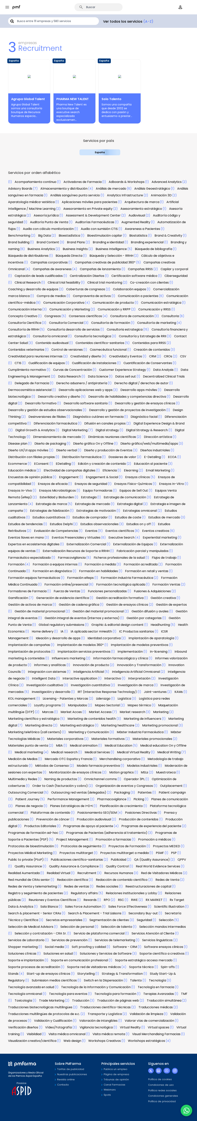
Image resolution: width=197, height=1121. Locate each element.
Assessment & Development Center (93, 215)
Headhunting (160, 625)
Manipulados (77, 705)
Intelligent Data (43, 678)
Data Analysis (163, 370)
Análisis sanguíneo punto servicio (75, 195)
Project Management (72, 839)
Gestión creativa (163, 598)
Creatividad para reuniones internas (35, 356)
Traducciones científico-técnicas (105, 1007)
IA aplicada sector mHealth (91, 631)
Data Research (69, 376)
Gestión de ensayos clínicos (127, 604)
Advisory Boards (20, 188)
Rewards (90, 900)
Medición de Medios (23, 759)
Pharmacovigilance (111, 799)
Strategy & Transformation (122, 973)
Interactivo (112, 678)
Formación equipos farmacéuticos (34, 578)
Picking (139, 799)
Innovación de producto (91, 665)
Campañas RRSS (140, 269)
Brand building (18, 242)
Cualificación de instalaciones (94, 363)
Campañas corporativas (49, 262)
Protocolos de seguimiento (81, 846)
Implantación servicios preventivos (84, 651)
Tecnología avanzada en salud (31, 987)
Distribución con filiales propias (31, 457)
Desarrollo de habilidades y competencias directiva (127, 396)
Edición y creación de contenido (102, 463)
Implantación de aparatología (151, 638)
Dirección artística (158, 437)
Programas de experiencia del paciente (151, 826)
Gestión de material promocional (40, 611)
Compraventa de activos (92, 296)
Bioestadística (69, 235)
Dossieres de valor (122, 457)
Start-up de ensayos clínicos (48, 973)
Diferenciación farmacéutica (55, 423)
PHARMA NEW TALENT (72, 99)
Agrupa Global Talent (28, 99)
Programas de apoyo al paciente (88, 826)
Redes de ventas (76, 886)
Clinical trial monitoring (104, 282)
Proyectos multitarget (76, 853)
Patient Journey (27, 799)
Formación (16, 564)
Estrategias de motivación (96, 510)
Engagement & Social (102, 477)
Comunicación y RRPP (114, 309)
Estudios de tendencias (25, 524)
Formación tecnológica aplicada (120, 584)
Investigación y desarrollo (51, 692)
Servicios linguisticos (157, 940)
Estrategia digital (130, 504)
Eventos (91, 531)
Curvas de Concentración (72, 370)
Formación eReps (80, 578)
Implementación (130, 651)
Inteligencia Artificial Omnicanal (136, 671)
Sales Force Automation (83, 906)
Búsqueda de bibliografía (153, 249)
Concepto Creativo (22, 316)
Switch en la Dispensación (103, 980)
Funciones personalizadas (107, 591)
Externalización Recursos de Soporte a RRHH (76, 551)
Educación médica (22, 470)
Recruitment (86, 873)
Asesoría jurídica (46, 215)
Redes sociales (107, 886)
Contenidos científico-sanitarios (100, 343)
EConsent (41, 463)
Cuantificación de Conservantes (148, 363)
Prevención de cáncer (53, 819)
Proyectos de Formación (127, 846)
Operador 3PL (134, 779)
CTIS (18, 363)
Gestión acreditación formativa (120, 598)
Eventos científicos (119, 531)
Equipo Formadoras (97, 490)
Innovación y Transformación (139, 665)
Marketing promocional (160, 725)
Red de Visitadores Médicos (161, 873)
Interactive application (80, 678)
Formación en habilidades (98, 571)
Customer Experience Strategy (122, 370)
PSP (174, 853)
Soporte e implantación (26, 960)
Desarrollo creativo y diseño (59, 396)
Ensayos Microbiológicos (57, 490)
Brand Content (48, 242)
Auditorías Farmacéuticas (94, 222)
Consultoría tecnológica (92, 336)
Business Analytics (41, 249)
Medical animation (84, 745)
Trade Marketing (51, 1000)
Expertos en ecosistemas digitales (33, 544)
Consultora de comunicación (132, 316)
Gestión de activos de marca (30, 604)
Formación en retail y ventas (146, 571)
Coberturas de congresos (85, 289)
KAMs (178, 692)
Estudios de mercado (164, 517)
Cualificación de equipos (46, 363)
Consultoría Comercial (66, 323)
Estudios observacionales (99, 524)
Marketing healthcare (117, 725)
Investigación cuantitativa (90, 685)
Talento (136, 980)
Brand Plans (76, 242)
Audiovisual (137, 215)
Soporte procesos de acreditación (34, 967)
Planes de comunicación (169, 799)
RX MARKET (154, 900)
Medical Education (118, 745)
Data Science (98, 376)
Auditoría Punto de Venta (49, 222)
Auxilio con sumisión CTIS (99, 229)
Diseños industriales (155, 450)
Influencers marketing (68, 658)
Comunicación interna (25, 309)
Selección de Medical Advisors (30, 926)
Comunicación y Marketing (69, 309)
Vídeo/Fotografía (58, 1027)
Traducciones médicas (156, 1007)
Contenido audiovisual (52, 343)
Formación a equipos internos (55, 564)
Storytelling (86, 973)
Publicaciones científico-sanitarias (77, 859)
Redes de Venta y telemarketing (32, 886)
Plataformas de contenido (50, 812)
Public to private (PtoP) (26, 859)
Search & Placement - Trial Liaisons (94, 913)
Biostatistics (138, 235)
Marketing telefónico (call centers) (34, 732)
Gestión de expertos (171, 604)
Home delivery (42, 631)
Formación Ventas (166, 584)
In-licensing (158, 651)
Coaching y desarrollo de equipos (33, 289)
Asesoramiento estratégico (141, 208)
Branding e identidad (108, 242)
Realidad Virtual (58, 873)
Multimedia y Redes (22, 779)
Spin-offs (168, 967)
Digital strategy (107, 430)
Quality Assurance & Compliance (74, 866)
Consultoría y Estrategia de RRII (142, 336)
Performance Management (68, 799)
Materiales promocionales (152, 739)
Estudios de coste (128, 517)
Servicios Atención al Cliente (153, 933)
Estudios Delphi (61, 524)
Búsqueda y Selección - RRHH (111, 255)
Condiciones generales (163, 1096)
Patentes (145, 792)
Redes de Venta (167, 880)
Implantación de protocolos (29, 651)
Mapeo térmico (139, 705)
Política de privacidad (162, 1101)
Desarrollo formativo (41, 403)
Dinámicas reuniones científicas (112, 437)
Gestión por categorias (144, 618)
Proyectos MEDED (166, 846)
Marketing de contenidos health (92, 718)
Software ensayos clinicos (163, 947)
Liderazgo (103, 698)
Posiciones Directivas (141, 812)
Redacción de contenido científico (122, 880)
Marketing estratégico (77, 725)
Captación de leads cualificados (39, 276)
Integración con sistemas (47, 671)
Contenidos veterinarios (26, 349)
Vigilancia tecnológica (96, 1027)
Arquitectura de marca (141, 202)
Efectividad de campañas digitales (69, 470)
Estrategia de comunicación (125, 497)
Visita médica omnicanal (66, 1034)
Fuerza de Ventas (67, 591)
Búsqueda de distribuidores (28, 255)
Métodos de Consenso (52, 765)
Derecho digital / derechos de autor (141, 383)
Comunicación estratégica (161, 302)
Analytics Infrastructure (125, 195)
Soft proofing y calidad (89, 947)
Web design (72, 1041)
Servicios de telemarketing (115, 940)
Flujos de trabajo (164, 557)
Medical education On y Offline (163, 745)
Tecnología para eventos (68, 994)
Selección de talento (116, 926)
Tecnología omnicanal (25, 994)
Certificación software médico (134, 276)
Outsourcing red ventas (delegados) (78, 792)
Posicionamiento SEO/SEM (97, 812)
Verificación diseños (23, 1027)
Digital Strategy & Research (147, 430)
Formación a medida (100, 564)
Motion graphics (121, 772)
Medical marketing (29, 752)
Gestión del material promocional (98, 611)
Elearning (131, 470)
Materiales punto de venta (28, 745)
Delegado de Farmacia (32, 383)
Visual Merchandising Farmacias (156, 1034)
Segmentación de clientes (109, 920)
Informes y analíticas (50, 665)
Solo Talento (111, 99)
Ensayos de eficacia (53, 484)
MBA (59, 745)
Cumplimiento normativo (27, 370)
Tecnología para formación (115, 994)
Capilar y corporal (174, 269)
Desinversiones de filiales (47, 417)
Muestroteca (166, 772)
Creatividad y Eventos (125, 356)
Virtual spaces (158, 1027)
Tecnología (157, 980)
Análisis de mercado (111, 188)
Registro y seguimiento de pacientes (35, 893)
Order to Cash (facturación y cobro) (60, 786)
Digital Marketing (75, 430)
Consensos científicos (85, 316)
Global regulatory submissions (61, 625)
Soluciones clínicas (22, 953)
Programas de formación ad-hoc (33, 833)
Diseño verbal (66, 450)
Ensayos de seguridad (91, 484)
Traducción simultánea (164, 1000)
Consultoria (170, 316)
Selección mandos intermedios (162, 926)
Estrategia (89, 497)
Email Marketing (158, 470)
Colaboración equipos (129, 289)
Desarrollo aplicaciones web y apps (86, 390)
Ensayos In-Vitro (171, 484)
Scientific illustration (169, 906)
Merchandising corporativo (119, 759)
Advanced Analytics (167, 182)
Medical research (64, 752)
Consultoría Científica (24, 323)
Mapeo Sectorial (107, 705)
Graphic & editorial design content (117, 625)
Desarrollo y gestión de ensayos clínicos (145, 403)
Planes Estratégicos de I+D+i (71, 806)
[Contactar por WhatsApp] (186, 1110)
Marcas (47, 712)
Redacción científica (72, 880)
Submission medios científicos (54, 980)
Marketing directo (38, 725)
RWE (134, 900)
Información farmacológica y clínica (120, 658)
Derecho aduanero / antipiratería (81, 383)
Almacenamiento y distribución (64, 188)
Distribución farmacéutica (81, 457)
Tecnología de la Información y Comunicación (96, 987)
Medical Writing (169, 752)
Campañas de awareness (52, 269)
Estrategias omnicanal (140, 510)
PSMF (160, 853)
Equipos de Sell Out (133, 490)
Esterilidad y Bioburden (57, 497)
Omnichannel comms (100, 779)
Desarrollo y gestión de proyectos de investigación (127, 410)
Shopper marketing (23, 947)
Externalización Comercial (86, 544)
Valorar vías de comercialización (149, 1020)
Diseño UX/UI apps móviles (28, 450)
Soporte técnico (141, 967)
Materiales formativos (108, 739)
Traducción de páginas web (118, 1000)
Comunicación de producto (113, 302)
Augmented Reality (135, 222)
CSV (183, 356)
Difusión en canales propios (105, 423)
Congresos (52, 316)
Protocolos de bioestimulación (31, 846)
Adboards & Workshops (126, 182)
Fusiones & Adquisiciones (152, 591)
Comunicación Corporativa (63, 302)
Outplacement (171, 786)
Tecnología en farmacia (156, 987)
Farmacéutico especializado (29, 557)
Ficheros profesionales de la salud (119, 557)
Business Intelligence (111, 249)
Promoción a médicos (154, 839)
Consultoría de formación (110, 323)
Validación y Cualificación (53, 1020)
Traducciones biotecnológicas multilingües (40, 1007)
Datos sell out (125, 376)
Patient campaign (172, 792)
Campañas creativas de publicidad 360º (105, 262)
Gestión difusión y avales (150, 611)
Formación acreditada (141, 564)
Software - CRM (125, 947)
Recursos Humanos (118, 873)
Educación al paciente (150, 463)
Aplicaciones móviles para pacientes (89, 202)
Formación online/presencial (66, 584)
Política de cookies (160, 1079)
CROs (168, 356)
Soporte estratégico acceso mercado (144, 960)
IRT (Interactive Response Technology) (107, 692)
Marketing (161, 712)
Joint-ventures (155, 692)
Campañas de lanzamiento (100, 269)
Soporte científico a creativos (161, 953)
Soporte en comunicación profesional (79, 960)
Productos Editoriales (40, 826)
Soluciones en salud (58, 953)
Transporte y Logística (105, 1014)
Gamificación (18, 598)
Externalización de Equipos (133, 544)
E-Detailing (152, 457)
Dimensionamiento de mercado (57, 437)
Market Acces (71, 712)
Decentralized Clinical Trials (164, 376)
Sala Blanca (49, 906)
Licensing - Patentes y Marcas (65, 698)
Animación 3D (161, 195)
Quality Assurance (28, 866)
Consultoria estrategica (125, 329)
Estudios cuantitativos (49, 517)
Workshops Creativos (104, 1041)
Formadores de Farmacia (27, 591)
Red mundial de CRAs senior (29, 880)
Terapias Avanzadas (158, 994)
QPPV (182, 859)
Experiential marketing (160, 537)
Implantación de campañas (29, 645)
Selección (166, 920)
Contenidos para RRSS (149, 343)
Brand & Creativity (168, 235)
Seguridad (144, 920)
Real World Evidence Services (158, 866)
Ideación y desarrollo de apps (58, 638)
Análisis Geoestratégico (152, 188)
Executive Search (121, 537)
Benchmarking (19, 235)
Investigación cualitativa (44, 685)
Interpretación (139, 678)
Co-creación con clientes (149, 282)
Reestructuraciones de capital (148, 886)
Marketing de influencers (142, 718)
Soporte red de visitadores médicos (94, 967)
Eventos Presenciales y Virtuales (76, 537)
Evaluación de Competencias (56, 531)
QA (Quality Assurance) (152, 859)
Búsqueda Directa (69, 255)
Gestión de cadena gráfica (79, 604)
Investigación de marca (135, 685)
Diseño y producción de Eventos (108, 450)
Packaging (122, 792)
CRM (152, 356)
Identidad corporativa (104, 638)
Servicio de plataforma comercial (99, 933)
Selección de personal (77, 926)
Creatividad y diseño (85, 356)
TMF (184, 994)
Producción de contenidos (138, 819)
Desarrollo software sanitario (86, 403)
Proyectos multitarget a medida (124, 853)
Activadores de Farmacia (82, 182)
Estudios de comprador (90, 517)
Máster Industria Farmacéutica (140, 732)
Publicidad (118, 859)
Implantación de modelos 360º (80, 645)
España (100, 152)
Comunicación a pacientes (138, 296)
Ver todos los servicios (128, 21)
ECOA (172, 457)
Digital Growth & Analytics (35, 430)
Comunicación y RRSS (154, 309)
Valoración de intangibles (98, 1020)
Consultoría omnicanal (50, 336)
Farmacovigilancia (72, 557)
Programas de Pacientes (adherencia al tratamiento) (106, 833)
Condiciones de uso (161, 1085)
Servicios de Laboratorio (26, 940)
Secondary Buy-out (143, 913)
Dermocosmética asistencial (30, 390)
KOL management (22, 698)
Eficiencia (110, 470)
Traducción (80, 1000)
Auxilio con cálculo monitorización (48, 229)
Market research (132, 712)
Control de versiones (67, 349)
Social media (54, 947)
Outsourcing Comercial (25, 792)
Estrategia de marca (51, 504)
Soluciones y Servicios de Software (106, 953)
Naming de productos (60, 779)
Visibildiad (34, 1034)
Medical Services (97, 752)
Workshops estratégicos (146, 1041)
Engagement (69, 477)
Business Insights (75, 249)
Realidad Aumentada (24, 873)
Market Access (100, 712)
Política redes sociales (162, 1090)
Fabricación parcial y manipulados (143, 551)
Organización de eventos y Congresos (124, 786)
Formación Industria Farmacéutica (127, 578)
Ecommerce (17, 463)
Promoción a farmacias (113, 839)
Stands (13, 973)
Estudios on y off (138, 524)
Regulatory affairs (84, 893)
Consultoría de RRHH (23, 329)
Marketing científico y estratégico (33, 718)
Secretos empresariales (64, 920)
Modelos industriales (142, 765)
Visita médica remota (109, 1034)
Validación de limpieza (146, 1014)
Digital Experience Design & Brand (159, 423)
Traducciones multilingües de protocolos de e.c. (44, 1014)
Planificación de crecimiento (121, 806)
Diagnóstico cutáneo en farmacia (98, 417)
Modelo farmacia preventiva (98, 765)
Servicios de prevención (70, 940)
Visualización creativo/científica (32, 1041)
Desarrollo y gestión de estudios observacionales (45, 410)
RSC (121, 900)
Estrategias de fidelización (49, 510)
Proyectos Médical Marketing (30, 853)
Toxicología (23, 1000)
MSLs (144, 772)
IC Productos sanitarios (136, 631)
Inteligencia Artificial (88, 671)
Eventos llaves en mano (26, 537)
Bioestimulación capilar (104, 235)
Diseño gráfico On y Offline (93, 443)
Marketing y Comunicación (88, 732)
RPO (107, 900)
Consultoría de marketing (156, 323)
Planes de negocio (29, 806)
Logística (124, 698)
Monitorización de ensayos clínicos (75, 772)
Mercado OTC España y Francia (68, 759)
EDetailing (63, 463)
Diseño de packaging (50, 443)
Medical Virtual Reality (133, 752)
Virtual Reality (130, 1027)
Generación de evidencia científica (62, 598)
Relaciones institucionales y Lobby (131, 893)
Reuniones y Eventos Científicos (52, 900)
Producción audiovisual (94, 819)
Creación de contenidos (152, 349)
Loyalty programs (47, 705)
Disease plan (17, 443)
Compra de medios (51, 296)
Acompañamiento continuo (35, 182)
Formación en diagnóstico (52, 571)
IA (62, 631)
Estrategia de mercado (92, 504)
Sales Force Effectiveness (127, 906)
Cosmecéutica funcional (108, 349)
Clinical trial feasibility (64, 282)
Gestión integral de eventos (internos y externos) (82, 618)
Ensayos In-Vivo (20, 490)
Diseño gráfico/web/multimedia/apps (149, 443)
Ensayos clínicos (137, 477)
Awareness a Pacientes (142, 229)
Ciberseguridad (176, 276)
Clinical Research (28, 282)
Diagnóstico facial (144, 417)
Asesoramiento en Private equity (88, 208)
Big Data (44, 235)
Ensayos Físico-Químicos (133, 484)
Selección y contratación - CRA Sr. (41, 933)
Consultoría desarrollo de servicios (73, 329)
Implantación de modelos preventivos (139, 645)
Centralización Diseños (87, 276)
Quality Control (117, 866)
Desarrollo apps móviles (138, 390)
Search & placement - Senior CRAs (34, 913)
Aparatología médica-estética (31, 202)
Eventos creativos (155, 531)
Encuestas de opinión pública (30, 477)
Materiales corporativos (65, 739)
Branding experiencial (147, 242)
